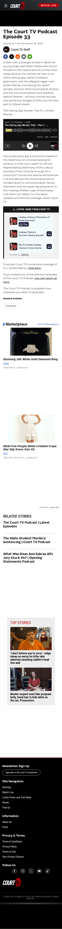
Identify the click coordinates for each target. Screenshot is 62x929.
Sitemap (6, 787)
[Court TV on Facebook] (14, 871)
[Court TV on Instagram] (23, 871)
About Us (7, 822)
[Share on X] (11, 56)
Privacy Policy (9, 846)
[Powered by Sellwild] (54, 507)
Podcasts (11, 305)
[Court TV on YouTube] (39, 871)
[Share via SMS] (29, 56)
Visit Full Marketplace (48, 324)
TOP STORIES (20, 622)
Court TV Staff (20, 49)
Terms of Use (9, 851)
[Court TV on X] (31, 871)
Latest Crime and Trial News (16, 797)
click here (34, 268)
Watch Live (48, 5)
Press (5, 827)
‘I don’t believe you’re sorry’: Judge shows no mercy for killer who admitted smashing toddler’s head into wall (30, 658)
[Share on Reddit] (17, 56)
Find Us (6, 807)
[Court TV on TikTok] (47, 871)
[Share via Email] (23, 56)
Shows (5, 802)
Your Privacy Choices (13, 856)
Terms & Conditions (12, 841)
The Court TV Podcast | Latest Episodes (26, 524)
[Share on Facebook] (5, 56)
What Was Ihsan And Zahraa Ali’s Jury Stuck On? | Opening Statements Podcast (28, 558)
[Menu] (5, 5)
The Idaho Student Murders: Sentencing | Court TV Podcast (26, 540)
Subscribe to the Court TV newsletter (21, 772)
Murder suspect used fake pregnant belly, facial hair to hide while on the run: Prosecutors (30, 697)
